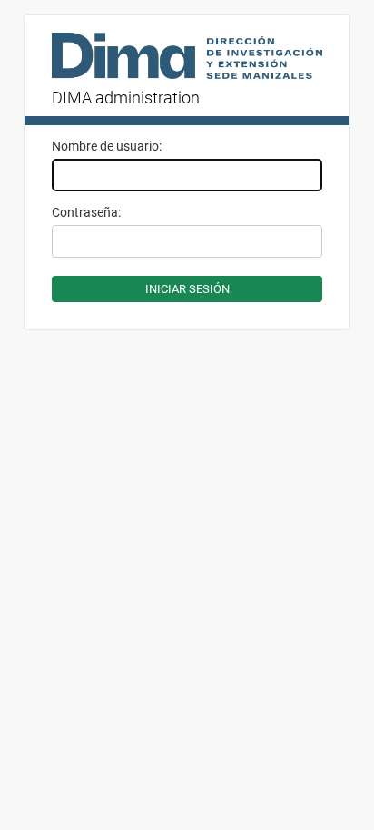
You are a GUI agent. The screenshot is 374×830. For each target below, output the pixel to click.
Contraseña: (86, 212)
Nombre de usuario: (107, 146)
